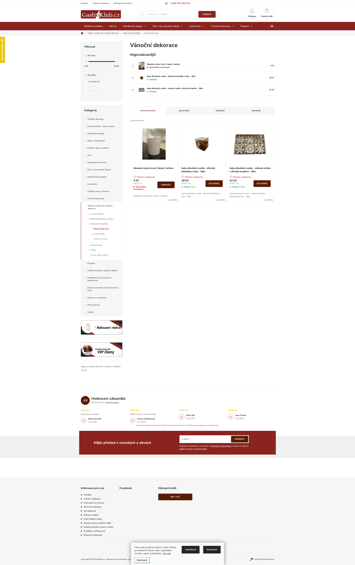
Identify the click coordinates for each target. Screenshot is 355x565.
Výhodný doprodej (95, 119)
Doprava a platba (91, 515)
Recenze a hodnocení (93, 535)
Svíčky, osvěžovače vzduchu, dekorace (100, 207)
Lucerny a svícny (100, 239)
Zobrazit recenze (112, 402)
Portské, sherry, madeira (98, 148)
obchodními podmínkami (220, 446)
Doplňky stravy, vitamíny (98, 191)
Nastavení (142, 560)
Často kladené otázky (93, 519)
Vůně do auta (96, 245)
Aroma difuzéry (97, 214)
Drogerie (91, 263)
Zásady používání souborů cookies (98, 527)
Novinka (93, 90)
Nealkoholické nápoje (96, 177)
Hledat (207, 14)
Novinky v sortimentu (96, 297)
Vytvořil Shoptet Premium (264, 559)
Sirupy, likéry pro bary (97, 162)
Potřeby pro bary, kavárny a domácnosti (99, 279)
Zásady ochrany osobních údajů (97, 523)
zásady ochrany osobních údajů (193, 449)
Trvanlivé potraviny (95, 198)
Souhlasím (212, 549)
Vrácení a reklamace (101, 3)
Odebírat (240, 439)
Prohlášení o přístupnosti (94, 531)
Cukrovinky (92, 184)
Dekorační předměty (99, 223)
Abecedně (256, 111)
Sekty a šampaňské (96, 140)
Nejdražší (220, 111)
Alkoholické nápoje (95, 133)
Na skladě (94, 81)
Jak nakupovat (90, 511)
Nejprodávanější (148, 111)
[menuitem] (93, 26)
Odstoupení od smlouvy (122, 3)
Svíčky (93, 250)
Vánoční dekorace (101, 229)
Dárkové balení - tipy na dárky (100, 126)
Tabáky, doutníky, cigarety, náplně (102, 270)
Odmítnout (190, 549)
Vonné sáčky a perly (99, 255)
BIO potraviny (93, 305)
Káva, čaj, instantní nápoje (99, 169)
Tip (91, 95)
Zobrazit (166, 184)
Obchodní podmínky (92, 507)
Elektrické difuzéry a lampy (101, 219)
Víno (89, 155)
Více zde (166, 553)
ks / (175, 497)
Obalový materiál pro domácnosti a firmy (103, 289)
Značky (90, 312)
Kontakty (84, 3)
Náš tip (92, 86)
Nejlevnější (184, 111)
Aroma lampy (99, 233)
